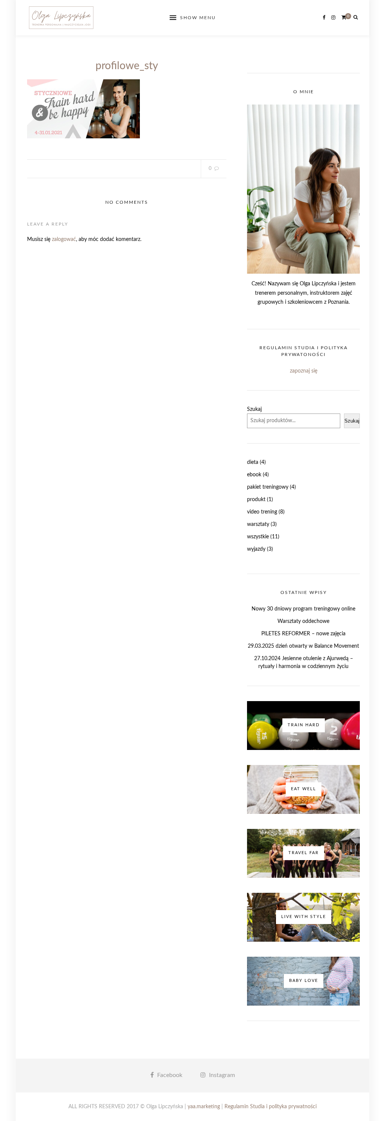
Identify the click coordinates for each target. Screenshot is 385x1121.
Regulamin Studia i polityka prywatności (270, 1106)
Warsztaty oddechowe (303, 621)
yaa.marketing (204, 1106)
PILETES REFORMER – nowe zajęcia (303, 633)
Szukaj (254, 409)
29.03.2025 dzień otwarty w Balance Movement (303, 646)
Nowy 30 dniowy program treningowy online (303, 609)
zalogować (64, 239)
